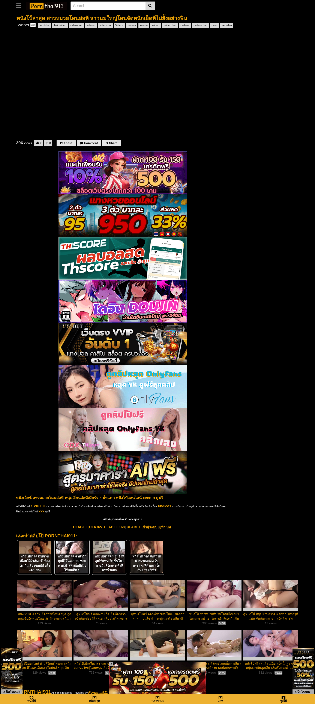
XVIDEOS (26, 25)
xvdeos (132, 25)
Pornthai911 (98, 692)
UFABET (80, 527)
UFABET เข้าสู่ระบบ (142, 527)
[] (150, 6)
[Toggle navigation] (20, 5)
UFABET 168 (114, 527)
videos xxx (76, 25)
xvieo (214, 25)
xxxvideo (227, 25)
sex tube (45, 25)
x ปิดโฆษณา (11, 691)
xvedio (144, 25)
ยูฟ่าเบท (165, 527)
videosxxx (105, 25)
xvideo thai (170, 25)
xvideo (155, 25)
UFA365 (95, 527)
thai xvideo (60, 25)
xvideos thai (200, 25)
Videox (119, 25)
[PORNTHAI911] (46, 5)
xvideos (184, 25)
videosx (91, 25)
